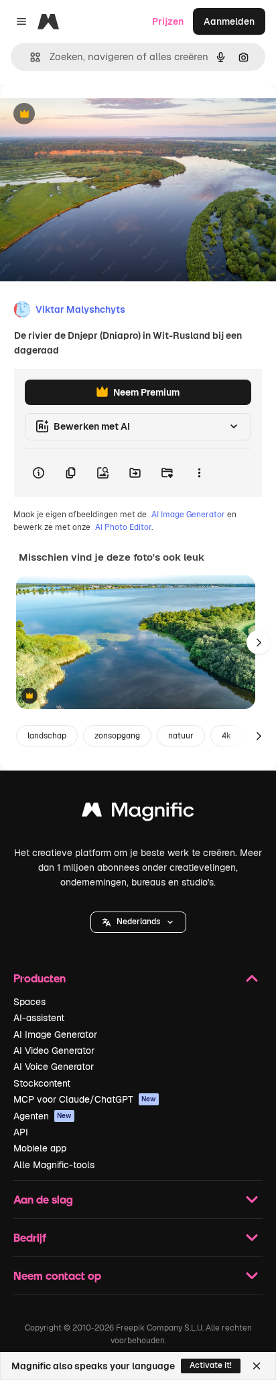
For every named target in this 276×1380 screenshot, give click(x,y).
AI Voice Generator (53, 1067)
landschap (46, 735)
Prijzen (168, 21)
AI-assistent (38, 1018)
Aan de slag (43, 1199)
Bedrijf (29, 1237)
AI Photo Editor (123, 527)
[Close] (257, 1366)
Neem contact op (57, 1275)
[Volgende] (259, 642)
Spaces (29, 1002)
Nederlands (138, 921)
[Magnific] (138, 813)
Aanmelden (229, 21)
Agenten (42, 1116)
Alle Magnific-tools (53, 1165)
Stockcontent (41, 1083)
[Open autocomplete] (29, 57)
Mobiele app (39, 1148)
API (20, 1132)
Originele (88, 114)
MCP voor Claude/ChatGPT (84, 1099)
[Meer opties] (199, 473)
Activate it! (211, 1365)
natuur (181, 735)
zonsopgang (117, 735)
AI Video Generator (53, 1051)
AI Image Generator (188, 514)
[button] (138, 922)
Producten (39, 978)
